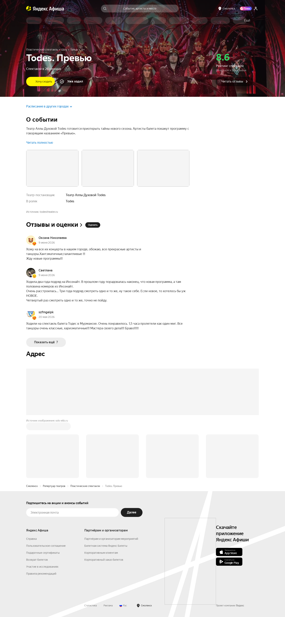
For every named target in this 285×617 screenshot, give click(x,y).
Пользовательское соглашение (46, 545)
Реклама (108, 605)
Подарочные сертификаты (43, 552)
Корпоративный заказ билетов (103, 559)
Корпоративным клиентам (101, 552)
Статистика (90, 605)
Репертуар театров (54, 486)
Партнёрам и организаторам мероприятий (111, 538)
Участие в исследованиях (42, 566)
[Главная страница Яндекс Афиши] (28, 8)
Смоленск (32, 486)
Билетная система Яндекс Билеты (105, 545)
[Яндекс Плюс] (246, 8)
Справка (31, 538)
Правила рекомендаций (41, 573)
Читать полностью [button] (39, 142)
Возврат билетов (37, 559)
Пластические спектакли (85, 486)
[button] (247, 20)
